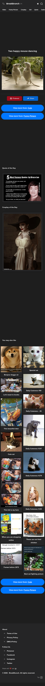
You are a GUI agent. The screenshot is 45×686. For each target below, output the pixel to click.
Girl (30, 9)
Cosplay (23, 9)
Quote (36, 9)
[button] (38, 4)
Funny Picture (13, 9)
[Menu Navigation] (3, 4)
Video (4, 9)
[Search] (41, 4)
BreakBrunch (14, 673)
